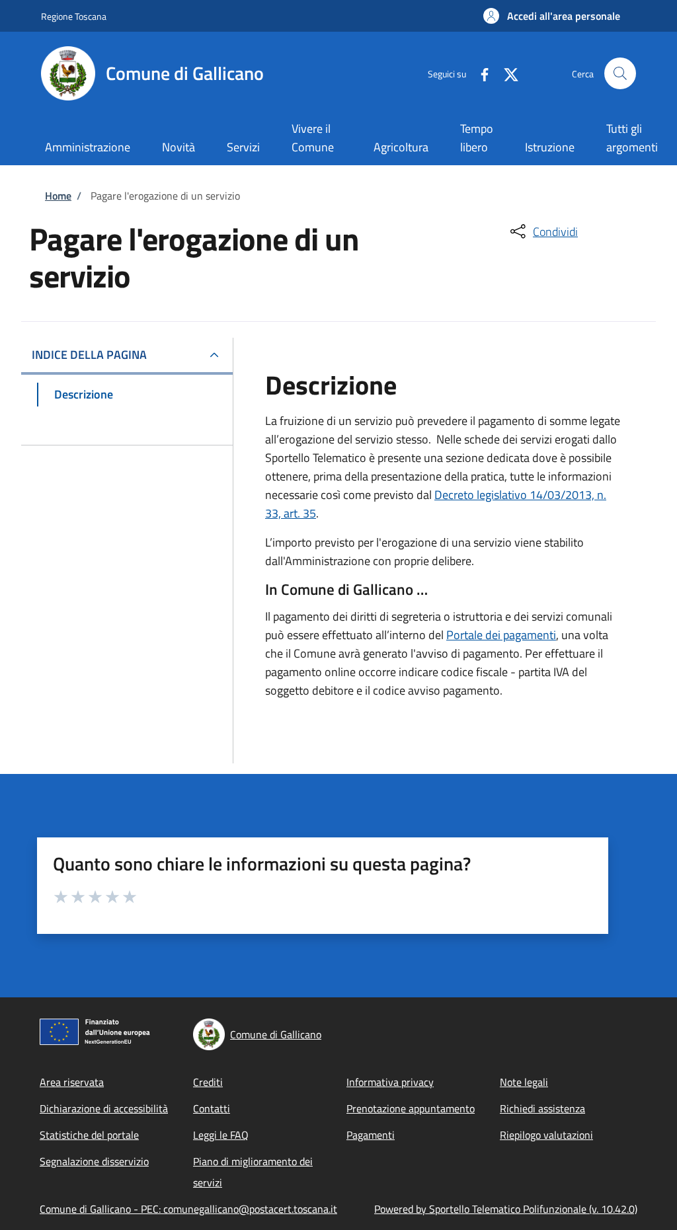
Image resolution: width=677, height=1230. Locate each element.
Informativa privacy (390, 1082)
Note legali (524, 1082)
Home (58, 196)
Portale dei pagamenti (501, 635)
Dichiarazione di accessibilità (104, 1108)
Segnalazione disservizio (94, 1161)
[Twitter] (506, 73)
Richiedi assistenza (542, 1108)
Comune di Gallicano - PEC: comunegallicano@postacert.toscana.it (188, 1209)
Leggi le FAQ (221, 1135)
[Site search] (620, 73)
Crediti (208, 1082)
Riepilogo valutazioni (546, 1135)
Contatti (211, 1108)
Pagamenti (370, 1135)
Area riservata (72, 1082)
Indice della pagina (89, 355)
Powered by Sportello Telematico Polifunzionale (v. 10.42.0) (505, 1209)
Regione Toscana (73, 16)
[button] (551, 16)
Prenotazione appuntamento (410, 1108)
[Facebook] (479, 73)
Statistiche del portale (89, 1135)
